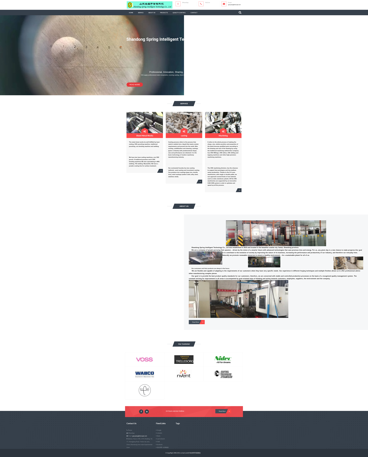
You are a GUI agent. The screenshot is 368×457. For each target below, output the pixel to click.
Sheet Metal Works (144, 135)
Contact (194, 12)
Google (159, 430)
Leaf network (161, 439)
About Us (151, 12)
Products (164, 12)
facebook (159, 444)
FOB (158, 441)
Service (140, 12)
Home (131, 12)
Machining (223, 135)
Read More (134, 85)
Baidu (158, 436)
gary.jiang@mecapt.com (234, 4)
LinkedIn (159, 433)
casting (184, 135)
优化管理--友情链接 (163, 447)
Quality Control (179, 12)
